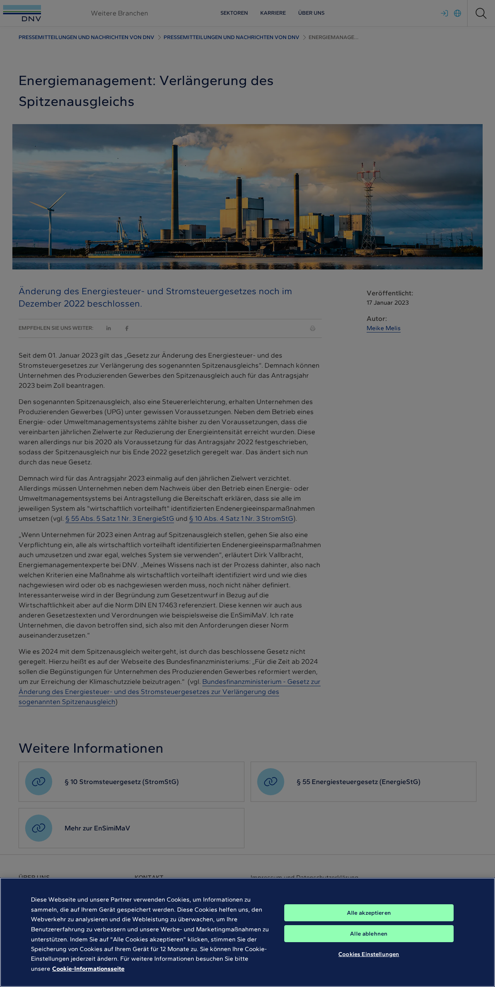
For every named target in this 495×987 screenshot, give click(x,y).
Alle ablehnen (368, 933)
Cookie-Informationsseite (88, 968)
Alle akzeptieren (369, 912)
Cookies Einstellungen (368, 954)
